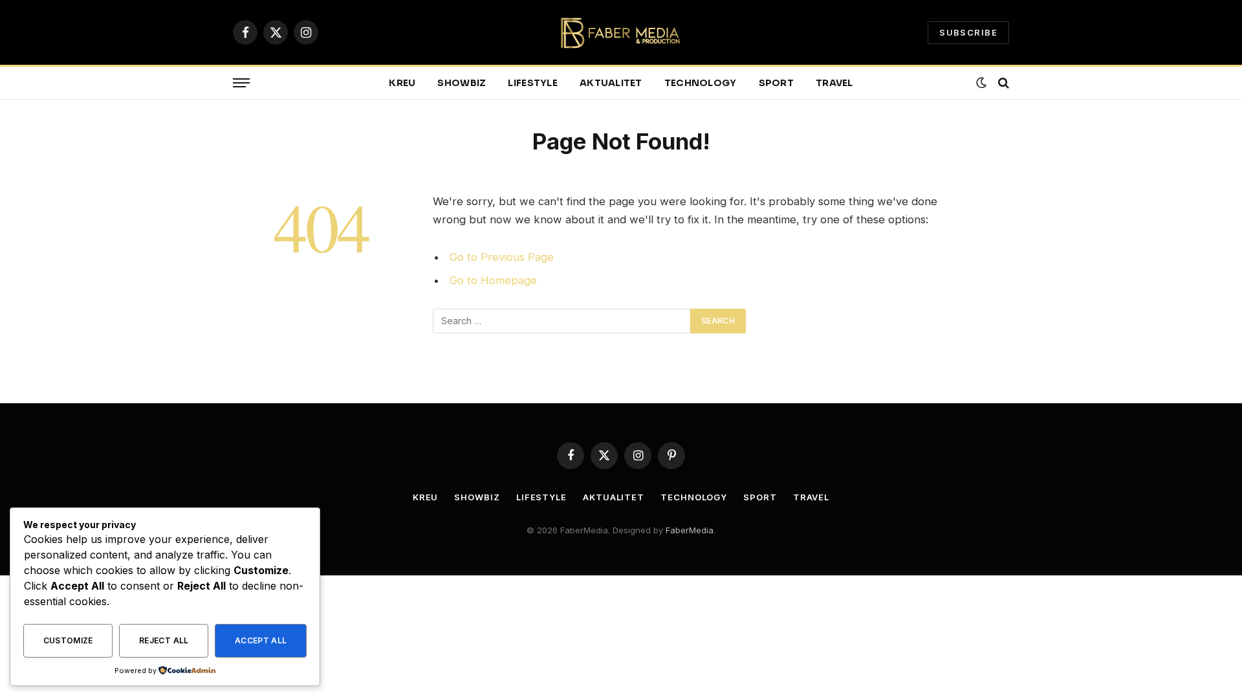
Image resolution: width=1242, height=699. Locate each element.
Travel (834, 83)
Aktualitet (611, 83)
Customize (68, 640)
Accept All (261, 640)
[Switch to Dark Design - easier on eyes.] (981, 83)
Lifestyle (533, 83)
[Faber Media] (621, 32)
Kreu (402, 83)
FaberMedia (690, 530)
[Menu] (241, 83)
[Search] (1002, 83)
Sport (776, 83)
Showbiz (461, 83)
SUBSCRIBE (968, 32)
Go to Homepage (493, 280)
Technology (700, 83)
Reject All (164, 640)
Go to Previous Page (502, 256)
